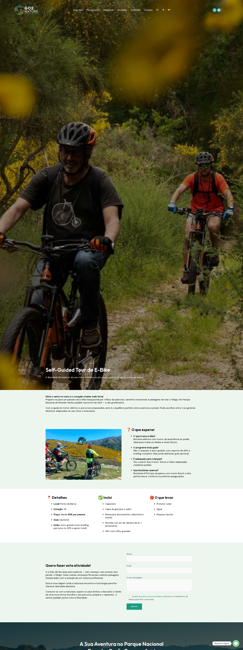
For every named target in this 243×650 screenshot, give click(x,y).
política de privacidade (151, 596)
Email (129, 565)
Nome (129, 554)
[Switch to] (157, 9)
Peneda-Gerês (93, 10)
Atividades (122, 10)
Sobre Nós (78, 10)
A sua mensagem (134, 577)
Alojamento (108, 10)
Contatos (148, 10)
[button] (48, 454)
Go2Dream (136, 10)
